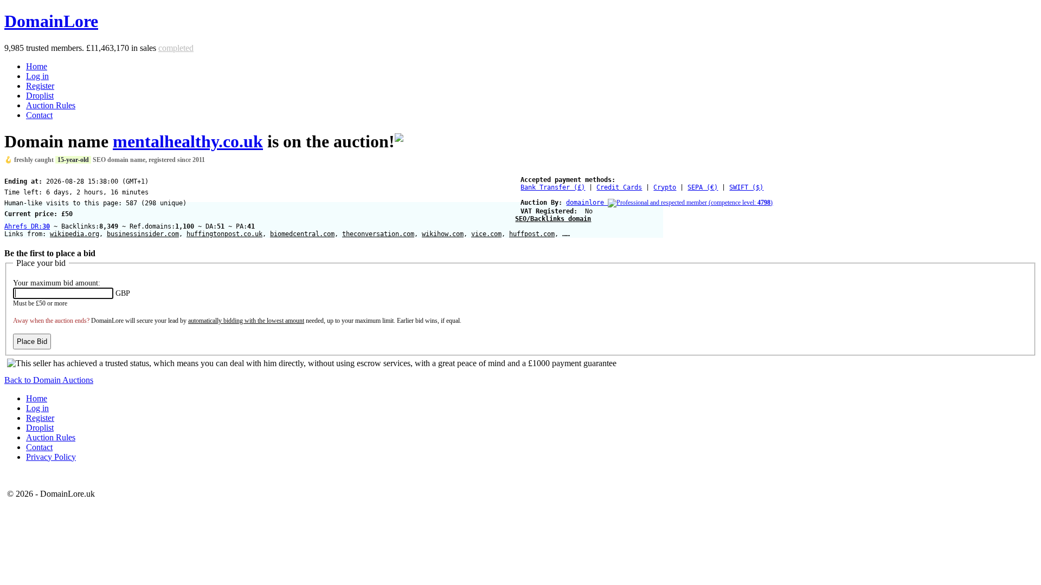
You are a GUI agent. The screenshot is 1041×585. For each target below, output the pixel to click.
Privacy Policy (51, 456)
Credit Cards (619, 187)
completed (176, 48)
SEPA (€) (702, 187)
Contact (39, 115)
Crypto (664, 187)
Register (40, 85)
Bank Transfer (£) (552, 187)
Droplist (40, 95)
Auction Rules (50, 105)
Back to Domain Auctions (48, 380)
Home (36, 66)
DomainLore (51, 21)
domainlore (669, 202)
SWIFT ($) (746, 187)
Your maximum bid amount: (56, 283)
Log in (37, 76)
